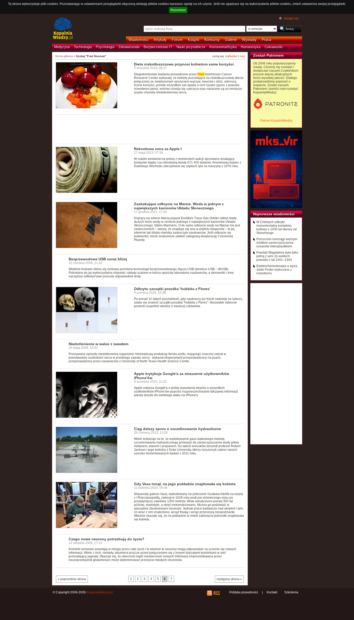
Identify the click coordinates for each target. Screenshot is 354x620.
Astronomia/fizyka (223, 47)
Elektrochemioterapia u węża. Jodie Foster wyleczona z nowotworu (277, 269)
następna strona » (229, 579)
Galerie (231, 40)
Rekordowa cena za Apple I (158, 149)
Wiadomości (138, 40)
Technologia (83, 47)
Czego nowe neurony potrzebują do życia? (106, 539)
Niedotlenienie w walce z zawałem (98, 344)
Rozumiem (178, 10)
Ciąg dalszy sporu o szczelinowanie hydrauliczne (177, 429)
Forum (177, 40)
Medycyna (62, 47)
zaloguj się (291, 18)
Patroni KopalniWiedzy (276, 120)
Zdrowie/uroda (128, 47)
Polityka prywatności (243, 592)
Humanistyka (250, 47)
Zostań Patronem (268, 55)
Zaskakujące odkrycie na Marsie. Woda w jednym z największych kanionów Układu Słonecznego (179, 206)
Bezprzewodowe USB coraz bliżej (98, 259)
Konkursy (212, 40)
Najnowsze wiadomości (274, 214)
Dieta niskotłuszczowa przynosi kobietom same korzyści (184, 64)
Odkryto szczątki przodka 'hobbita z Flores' (172, 289)
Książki (193, 40)
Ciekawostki (274, 47)
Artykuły (160, 40)
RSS (216, 593)
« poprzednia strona (72, 579)
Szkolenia (291, 592)
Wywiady (249, 40)
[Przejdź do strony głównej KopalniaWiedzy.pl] (63, 29)
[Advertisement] (150, 129)
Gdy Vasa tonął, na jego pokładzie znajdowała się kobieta (185, 484)
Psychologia (105, 47)
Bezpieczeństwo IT (158, 47)
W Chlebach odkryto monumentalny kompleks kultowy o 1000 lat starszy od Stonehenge (276, 227)
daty (242, 56)
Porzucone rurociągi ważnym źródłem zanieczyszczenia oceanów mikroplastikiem (276, 242)
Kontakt (272, 592)
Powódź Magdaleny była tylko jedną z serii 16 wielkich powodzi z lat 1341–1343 (277, 256)
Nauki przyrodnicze (190, 47)
